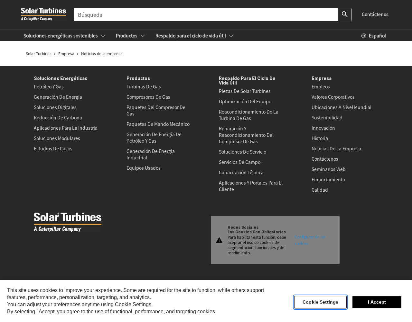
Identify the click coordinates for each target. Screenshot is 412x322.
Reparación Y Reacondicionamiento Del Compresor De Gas (246, 135)
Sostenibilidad (327, 117)
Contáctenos (325, 159)
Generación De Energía (58, 97)
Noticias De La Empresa (336, 148)
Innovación (323, 128)
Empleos (321, 86)
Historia (320, 138)
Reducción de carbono (58, 117)
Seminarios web (329, 169)
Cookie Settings (320, 302)
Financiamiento (328, 179)
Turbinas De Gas (143, 86)
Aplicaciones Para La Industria (66, 128)
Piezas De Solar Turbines (245, 91)
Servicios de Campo (239, 162)
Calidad (320, 189)
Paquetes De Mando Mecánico (158, 124)
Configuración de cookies (310, 240)
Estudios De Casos (53, 148)
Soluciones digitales (55, 107)
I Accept (377, 302)
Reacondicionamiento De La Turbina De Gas (248, 114)
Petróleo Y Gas (49, 86)
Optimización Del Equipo (245, 101)
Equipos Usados (143, 168)
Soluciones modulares (57, 138)
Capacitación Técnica (241, 172)
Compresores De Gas (148, 97)
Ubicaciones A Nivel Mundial (341, 107)
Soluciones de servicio (242, 151)
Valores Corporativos (333, 97)
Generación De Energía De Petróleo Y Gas (154, 137)
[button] (64, 35)
